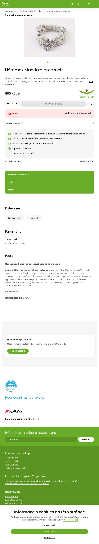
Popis (10, 182)
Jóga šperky (34, 218)
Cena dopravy (11, 458)
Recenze (11, 190)
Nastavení (49, 525)
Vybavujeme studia (14, 503)
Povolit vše (49, 531)
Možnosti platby (12, 461)
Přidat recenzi (17, 351)
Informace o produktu (18, 174)
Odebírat (86, 439)
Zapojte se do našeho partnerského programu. (27, 483)
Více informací (70, 519)
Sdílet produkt (15, 161)
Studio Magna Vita (13, 500)
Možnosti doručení (13, 123)
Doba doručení (12, 464)
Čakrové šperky (14, 218)
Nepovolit (49, 538)
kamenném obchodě (74, 134)
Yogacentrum (11, 496)
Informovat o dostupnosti (79, 113)
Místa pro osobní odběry (16, 468)
